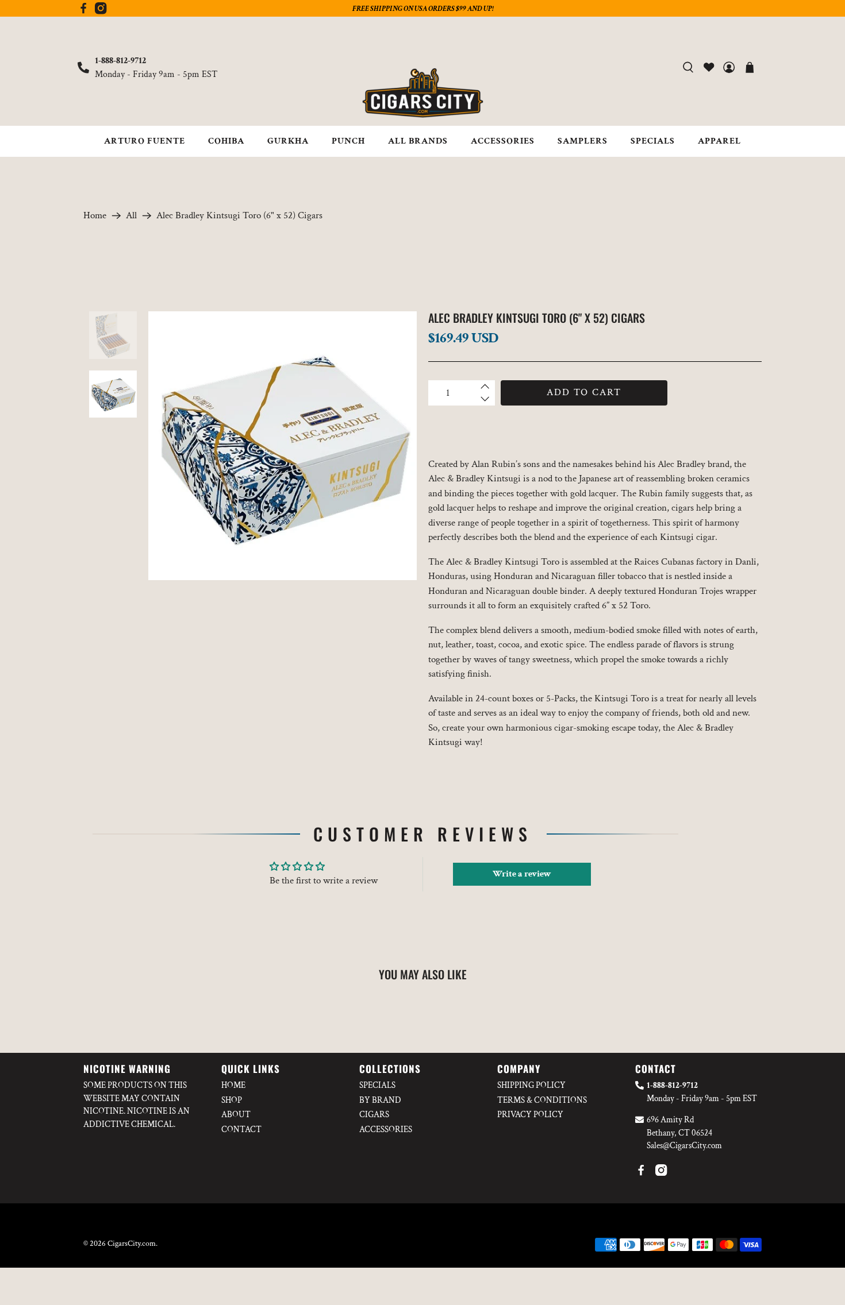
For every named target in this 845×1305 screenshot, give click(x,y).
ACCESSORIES (503, 141)
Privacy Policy (530, 1114)
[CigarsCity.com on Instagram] (100, 11)
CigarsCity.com (131, 1243)
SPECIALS (653, 141)
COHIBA (226, 141)
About (236, 1114)
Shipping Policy (531, 1085)
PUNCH (348, 141)
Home (94, 216)
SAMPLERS (583, 141)
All (131, 216)
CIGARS (374, 1114)
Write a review (522, 874)
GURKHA (288, 141)
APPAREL (719, 141)
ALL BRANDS (418, 141)
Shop (231, 1100)
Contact (241, 1129)
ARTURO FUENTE (144, 141)
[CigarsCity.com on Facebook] (83, 11)
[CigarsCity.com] (422, 93)
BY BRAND (380, 1100)
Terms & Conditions (542, 1100)
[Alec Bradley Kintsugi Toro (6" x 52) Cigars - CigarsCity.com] (282, 445)
